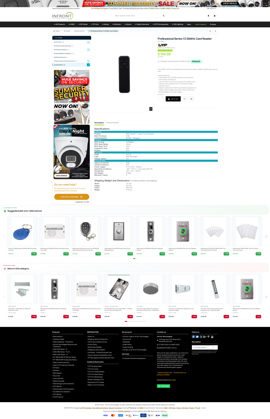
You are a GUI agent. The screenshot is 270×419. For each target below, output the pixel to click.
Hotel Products (58, 397)
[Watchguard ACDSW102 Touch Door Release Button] (182, 231)
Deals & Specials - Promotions (63, 342)
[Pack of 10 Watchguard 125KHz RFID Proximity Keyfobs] (22, 231)
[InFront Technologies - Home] (62, 16)
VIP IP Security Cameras (61, 49)
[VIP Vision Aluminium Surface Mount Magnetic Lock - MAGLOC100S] (215, 289)
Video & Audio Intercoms (61, 362)
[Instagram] (201, 336)
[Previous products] (4, 236)
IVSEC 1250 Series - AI (60, 354)
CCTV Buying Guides (95, 366)
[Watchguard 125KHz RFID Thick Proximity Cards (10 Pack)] (247, 231)
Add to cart (174, 99)
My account (127, 339)
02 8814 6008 (165, 8)
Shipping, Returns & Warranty (98, 339)
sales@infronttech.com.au (168, 348)
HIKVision (56, 370)
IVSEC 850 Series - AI (60, 349)
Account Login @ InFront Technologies (135, 336)
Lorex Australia (58, 378)
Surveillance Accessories (61, 392)
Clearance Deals (58, 339)
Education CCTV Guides (96, 382)
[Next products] (266, 236)
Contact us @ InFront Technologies (134, 350)
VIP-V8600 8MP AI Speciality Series (65, 360)
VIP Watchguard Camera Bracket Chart (101, 358)
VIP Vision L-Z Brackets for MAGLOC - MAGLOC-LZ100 (19, 309)
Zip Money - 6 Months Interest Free (100, 352)
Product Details (112, 123)
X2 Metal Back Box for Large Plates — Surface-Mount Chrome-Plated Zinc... (118, 309)
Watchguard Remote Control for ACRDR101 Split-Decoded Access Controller (85, 249)
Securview (56, 376)
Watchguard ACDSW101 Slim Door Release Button (149, 249)
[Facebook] (193, 336)
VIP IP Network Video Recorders (64, 46)
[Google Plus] (204, 336)
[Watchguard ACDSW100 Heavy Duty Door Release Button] (118, 231)
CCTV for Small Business (96, 372)
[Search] (163, 15)
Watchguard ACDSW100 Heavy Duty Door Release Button (117, 249)
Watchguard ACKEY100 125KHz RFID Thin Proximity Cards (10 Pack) (213, 249)
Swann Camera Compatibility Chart (100, 355)
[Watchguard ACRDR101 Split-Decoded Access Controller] (54, 231)
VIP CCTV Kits (59, 42)
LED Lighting (57, 386)
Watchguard (57, 373)
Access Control (59, 65)
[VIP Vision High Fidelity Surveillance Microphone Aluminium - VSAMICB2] (150, 289)
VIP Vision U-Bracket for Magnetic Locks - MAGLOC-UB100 (181, 309)
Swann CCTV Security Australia (63, 365)
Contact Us (175, 8)
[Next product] (215, 31)
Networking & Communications (63, 384)
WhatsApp (165, 386)
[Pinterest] (208, 336)
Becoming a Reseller (95, 347)
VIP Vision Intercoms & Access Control (65, 61)
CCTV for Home (93, 369)
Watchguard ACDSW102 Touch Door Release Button (182, 249)
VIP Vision (58, 38)
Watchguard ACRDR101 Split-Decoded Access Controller (54, 249)
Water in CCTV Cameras (96, 385)
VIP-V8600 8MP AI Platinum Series (64, 357)
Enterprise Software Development (134, 358)
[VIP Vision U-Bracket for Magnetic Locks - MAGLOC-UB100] (182, 289)
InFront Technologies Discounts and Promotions (65, 345)
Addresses (126, 342)
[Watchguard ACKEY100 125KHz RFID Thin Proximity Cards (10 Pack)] (215, 231)
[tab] (134, 258)
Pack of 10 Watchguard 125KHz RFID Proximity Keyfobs (22, 249)
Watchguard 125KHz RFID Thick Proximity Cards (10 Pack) (245, 249)
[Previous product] (210, 31)
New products (58, 336)
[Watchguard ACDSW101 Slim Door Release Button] (150, 231)
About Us (91, 336)
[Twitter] (197, 336)
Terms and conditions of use (97, 342)
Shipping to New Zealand (96, 350)
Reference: (161, 48)
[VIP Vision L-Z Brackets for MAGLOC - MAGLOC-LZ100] (22, 289)
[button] (59, 24)
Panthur (163, 411)
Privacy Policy (92, 344)
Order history (127, 344)
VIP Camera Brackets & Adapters (64, 53)
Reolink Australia (58, 381)
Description (99, 123)
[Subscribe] (215, 347)
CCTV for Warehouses (95, 377)
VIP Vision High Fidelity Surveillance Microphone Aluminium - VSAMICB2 (147, 309)
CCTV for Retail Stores (95, 374)
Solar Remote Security (61, 57)
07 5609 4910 (153, 8)
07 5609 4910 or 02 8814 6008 (169, 345)
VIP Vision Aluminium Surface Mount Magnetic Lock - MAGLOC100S (212, 309)
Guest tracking (128, 347)
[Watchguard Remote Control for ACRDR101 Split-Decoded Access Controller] (86, 231)
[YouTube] (212, 336)
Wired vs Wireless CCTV (96, 379)
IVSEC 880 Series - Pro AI (61, 352)
